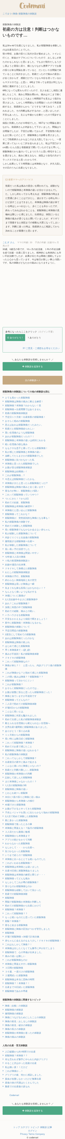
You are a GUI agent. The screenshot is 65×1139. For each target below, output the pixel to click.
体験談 (43, 1127)
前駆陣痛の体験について (17, 626)
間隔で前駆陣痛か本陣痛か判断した (23, 901)
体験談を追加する (33, 366)
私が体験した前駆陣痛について (21, 545)
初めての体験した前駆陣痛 (18, 525)
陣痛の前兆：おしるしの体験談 (21, 1021)
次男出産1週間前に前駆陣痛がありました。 (27, 727)
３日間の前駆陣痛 (14, 967)
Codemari (14, 1095)
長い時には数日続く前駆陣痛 (19, 738)
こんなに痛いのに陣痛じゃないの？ (23, 765)
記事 (49, 1127)
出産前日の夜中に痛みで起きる (21, 762)
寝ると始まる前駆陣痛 (16, 925)
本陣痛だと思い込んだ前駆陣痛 (21, 510)
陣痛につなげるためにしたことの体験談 (25, 1017)
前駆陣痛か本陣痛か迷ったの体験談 (23, 1032)
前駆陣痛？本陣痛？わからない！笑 (23, 405)
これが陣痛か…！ (14, 1071)
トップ (16, 1127)
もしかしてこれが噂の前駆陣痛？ (22, 882)
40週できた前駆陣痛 (15, 804)
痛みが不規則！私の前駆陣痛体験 (22, 653)
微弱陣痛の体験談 (14, 1013)
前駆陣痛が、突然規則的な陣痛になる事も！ (27, 517)
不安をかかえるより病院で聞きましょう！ (26, 618)
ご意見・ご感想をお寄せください (42, 348)
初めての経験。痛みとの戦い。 (21, 611)
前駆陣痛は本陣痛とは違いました (22, 866)
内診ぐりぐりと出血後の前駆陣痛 (22, 537)
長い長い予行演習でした (17, 549)
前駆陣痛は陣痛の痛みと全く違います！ (25, 486)
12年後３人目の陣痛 (15, 556)
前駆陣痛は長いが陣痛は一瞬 (19, 583)
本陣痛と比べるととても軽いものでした (25, 859)
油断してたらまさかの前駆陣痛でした (24, 455)
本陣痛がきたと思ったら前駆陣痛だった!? (26, 483)
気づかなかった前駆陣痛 (17, 851)
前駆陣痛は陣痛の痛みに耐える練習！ (24, 401)
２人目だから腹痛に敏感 (17, 831)
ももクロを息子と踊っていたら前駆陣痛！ (26, 448)
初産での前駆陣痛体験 (16, 893)
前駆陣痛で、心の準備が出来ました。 (24, 952)
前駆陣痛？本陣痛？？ (16, 1055)
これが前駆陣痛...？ (15, 475)
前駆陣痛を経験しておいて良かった (23, 890)
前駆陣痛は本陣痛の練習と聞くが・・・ (25, 874)
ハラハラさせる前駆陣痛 (17, 615)
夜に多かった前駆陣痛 (16, 820)
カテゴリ (25, 1127)
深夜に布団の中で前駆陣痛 (18, 607)
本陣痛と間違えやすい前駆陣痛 (21, 963)
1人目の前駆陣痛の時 (16, 785)
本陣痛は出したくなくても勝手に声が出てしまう (30, 948)
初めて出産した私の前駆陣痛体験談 (23, 719)
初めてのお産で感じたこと (18, 746)
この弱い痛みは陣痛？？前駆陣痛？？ (24, 676)
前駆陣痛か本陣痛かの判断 (18, 773)
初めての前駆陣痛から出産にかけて (23, 905)
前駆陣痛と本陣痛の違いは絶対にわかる (25, 440)
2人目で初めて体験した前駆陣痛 (21, 816)
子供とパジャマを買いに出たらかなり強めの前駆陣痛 (32, 812)
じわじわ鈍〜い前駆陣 (16, 792)
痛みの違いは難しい (15, 956)
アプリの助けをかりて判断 (18, 839)
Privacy (24, 1134)
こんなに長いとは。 (15, 711)
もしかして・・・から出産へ (19, 847)
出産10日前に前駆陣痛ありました (22, 870)
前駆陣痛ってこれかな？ (17, 514)
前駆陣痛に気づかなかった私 (19, 459)
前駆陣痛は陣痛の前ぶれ (17, 642)
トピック (34, 1127)
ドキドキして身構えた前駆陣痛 (21, 568)
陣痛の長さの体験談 (15, 1029)
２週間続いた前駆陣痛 (16, 975)
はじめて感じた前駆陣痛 (17, 646)
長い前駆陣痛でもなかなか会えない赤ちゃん (27, 529)
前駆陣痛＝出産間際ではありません (23, 409)
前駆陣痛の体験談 (14, 1009)
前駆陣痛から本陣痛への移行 (19, 800)
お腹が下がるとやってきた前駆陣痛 (23, 808)
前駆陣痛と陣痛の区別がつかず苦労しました (27, 928)
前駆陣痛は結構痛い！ (16, 471)
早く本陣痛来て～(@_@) (17, 649)
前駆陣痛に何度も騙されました (21, 715)
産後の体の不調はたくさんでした (22, 1082)
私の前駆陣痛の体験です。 (18, 521)
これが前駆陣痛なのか (16, 959)
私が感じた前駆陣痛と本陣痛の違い (23, 451)
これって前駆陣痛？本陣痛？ (19, 742)
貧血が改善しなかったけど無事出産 (23, 1078)
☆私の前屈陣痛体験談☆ (17, 560)
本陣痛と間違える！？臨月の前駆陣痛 (24, 827)
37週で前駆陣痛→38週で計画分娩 (22, 936)
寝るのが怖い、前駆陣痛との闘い (22, 490)
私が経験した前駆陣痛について (21, 533)
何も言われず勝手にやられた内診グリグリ (26, 1059)
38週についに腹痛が (15, 595)
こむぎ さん (9, 242)
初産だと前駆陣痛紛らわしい (19, 428)
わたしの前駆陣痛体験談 (17, 572)
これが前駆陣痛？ (14, 684)
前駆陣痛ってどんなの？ (17, 699)
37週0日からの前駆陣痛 (17, 707)
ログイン (32, 1130)
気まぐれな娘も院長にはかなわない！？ (25, 587)
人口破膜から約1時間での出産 (20, 1051)
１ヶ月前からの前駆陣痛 (17, 734)
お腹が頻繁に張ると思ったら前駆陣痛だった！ (28, 692)
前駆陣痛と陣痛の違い (16, 789)
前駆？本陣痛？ (13, 921)
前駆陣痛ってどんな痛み (17, 878)
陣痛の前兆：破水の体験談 (18, 1025)
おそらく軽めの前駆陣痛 (17, 420)
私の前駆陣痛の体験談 (16, 754)
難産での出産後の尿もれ (17, 1086)
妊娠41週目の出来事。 (16, 564)
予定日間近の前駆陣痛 (16, 630)
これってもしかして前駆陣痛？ (21, 758)
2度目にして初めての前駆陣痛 (20, 634)
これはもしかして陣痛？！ (18, 944)
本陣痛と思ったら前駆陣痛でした (22, 463)
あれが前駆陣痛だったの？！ (19, 436)
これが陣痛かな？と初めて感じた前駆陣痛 (26, 672)
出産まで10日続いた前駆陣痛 (19, 987)
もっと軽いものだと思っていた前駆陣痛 (25, 917)
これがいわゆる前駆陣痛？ (18, 862)
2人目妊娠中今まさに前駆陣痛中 (21, 599)
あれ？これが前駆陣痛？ (17, 603)
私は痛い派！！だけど (16, 1067)
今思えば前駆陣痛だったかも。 (21, 479)
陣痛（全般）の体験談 (16, 1005)
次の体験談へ (32, 380)
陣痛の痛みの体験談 (15, 1036)
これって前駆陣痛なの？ (17, 661)
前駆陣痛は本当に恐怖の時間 (19, 979)
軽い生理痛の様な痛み (16, 444)
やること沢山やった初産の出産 (21, 1063)
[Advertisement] (32, 296)
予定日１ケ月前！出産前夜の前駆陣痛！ (25, 416)
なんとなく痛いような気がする (21, 591)
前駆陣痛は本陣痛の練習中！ (19, 506)
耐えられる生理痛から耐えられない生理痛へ (27, 723)
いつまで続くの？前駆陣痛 (18, 855)
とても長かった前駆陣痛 (17, 397)
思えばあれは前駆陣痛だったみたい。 (24, 424)
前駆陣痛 (9, 897)
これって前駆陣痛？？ (16, 913)
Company (40, 1134)
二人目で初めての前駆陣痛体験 (21, 703)
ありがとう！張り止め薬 (17, 731)
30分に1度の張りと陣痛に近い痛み (22, 797)
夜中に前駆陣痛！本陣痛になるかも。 (24, 622)
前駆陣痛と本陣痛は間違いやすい (22, 552)
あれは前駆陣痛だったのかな (19, 638)
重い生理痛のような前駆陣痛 (19, 432)
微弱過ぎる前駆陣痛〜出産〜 (19, 541)
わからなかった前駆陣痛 (17, 843)
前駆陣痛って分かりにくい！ (19, 680)
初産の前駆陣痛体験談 (16, 413)
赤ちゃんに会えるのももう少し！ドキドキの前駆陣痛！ (33, 940)
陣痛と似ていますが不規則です (21, 696)
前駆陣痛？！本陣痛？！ (17, 983)
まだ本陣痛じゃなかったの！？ (21, 781)
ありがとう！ (16, 337)
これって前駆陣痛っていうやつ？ (22, 494)
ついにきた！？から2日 (17, 498)
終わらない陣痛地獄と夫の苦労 (21, 580)
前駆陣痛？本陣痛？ (15, 909)
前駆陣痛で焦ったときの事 (18, 824)
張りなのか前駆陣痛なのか (18, 886)
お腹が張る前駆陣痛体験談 (18, 467)
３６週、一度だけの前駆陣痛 (19, 971)
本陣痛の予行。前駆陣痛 (17, 576)
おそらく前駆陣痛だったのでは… (22, 688)
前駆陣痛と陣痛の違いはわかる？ (22, 750)
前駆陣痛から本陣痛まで (17, 835)
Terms (31, 1134)
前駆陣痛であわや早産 (16, 991)
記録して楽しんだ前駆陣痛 (18, 777)
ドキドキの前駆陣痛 (15, 657)
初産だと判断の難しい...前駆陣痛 (22, 769)
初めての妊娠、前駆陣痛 (17, 502)
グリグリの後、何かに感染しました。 (24, 1074)
